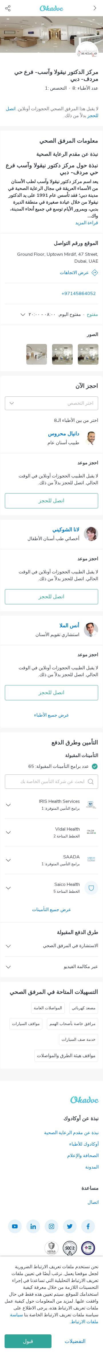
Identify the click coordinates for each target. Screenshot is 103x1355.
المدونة (92, 1167)
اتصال (93, 1202)
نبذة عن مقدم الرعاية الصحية (71, 1133)
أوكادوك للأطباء (84, 1144)
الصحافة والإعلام (83, 1156)
